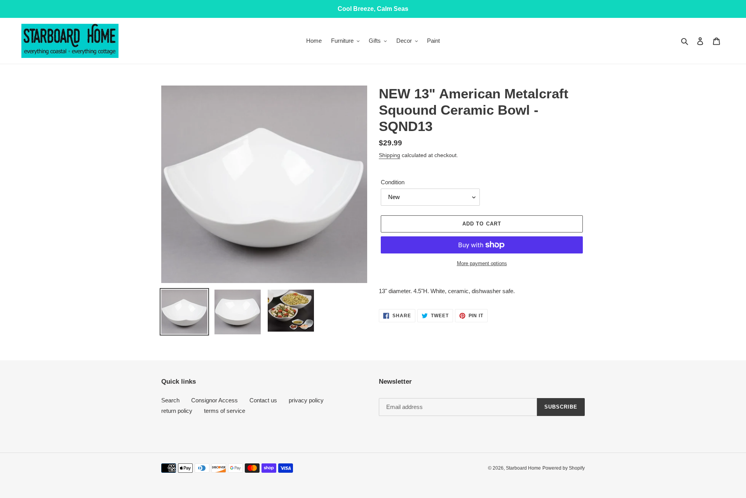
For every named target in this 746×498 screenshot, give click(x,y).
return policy (176, 410)
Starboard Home (523, 468)
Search (170, 400)
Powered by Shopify (563, 468)
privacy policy (306, 400)
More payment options (482, 263)
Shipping (389, 155)
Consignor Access (214, 400)
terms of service (224, 410)
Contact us (263, 400)
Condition (392, 182)
